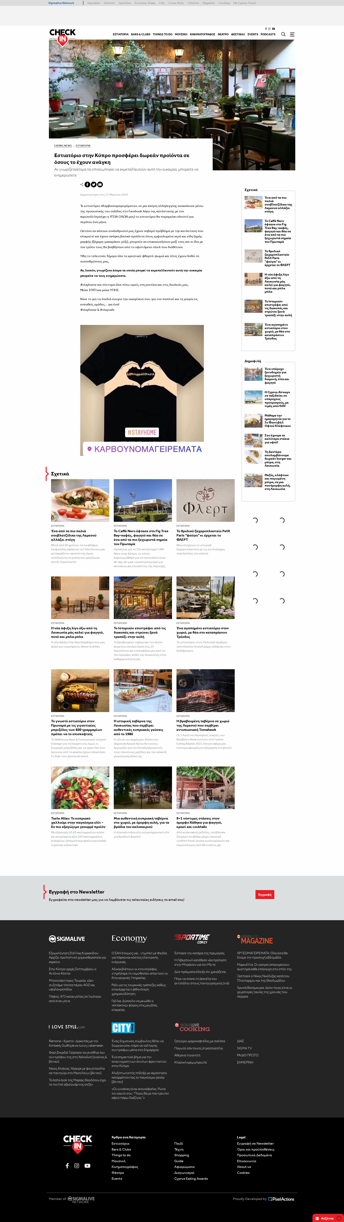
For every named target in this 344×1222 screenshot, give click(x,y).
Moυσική (118, 1161)
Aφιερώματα (184, 1167)
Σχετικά (60, 474)
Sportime (124, 3)
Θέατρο (118, 1172)
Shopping (181, 1155)
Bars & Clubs (121, 1149)
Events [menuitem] (253, 34)
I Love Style (176, 3)
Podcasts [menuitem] (268, 34)
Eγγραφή (264, 895)
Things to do (121, 1155)
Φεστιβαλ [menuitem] (238, 34)
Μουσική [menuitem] (181, 34)
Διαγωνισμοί (184, 1172)
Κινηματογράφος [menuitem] (202, 34)
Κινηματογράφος (125, 1167)
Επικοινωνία (246, 1161)
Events (117, 1178)
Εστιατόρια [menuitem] (121, 34)
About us (244, 1167)
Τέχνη (178, 1149)
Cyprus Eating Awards (191, 1178)
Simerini (109, 3)
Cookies (243, 1172)
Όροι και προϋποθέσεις (255, 1149)
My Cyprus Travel (244, 3)
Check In (193, 3)
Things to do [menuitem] (162, 34)
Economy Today (145, 3)
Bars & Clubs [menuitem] (140, 34)
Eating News (63, 145)
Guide (178, 1161)
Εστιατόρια (83, 145)
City (162, 3)
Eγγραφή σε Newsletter (255, 1143)
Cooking (224, 3)
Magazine (209, 3)
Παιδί (178, 1143)
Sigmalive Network (61, 3)
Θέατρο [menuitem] (223, 34)
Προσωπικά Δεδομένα (254, 1155)
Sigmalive (93, 3)
